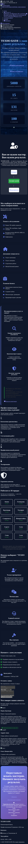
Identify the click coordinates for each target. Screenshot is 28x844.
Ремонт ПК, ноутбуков (19, 13)
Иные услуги (18, 16)
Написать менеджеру (11, 401)
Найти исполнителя (7, 697)
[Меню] (1, 8)
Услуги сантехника (19, 15)
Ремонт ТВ (8, 13)
